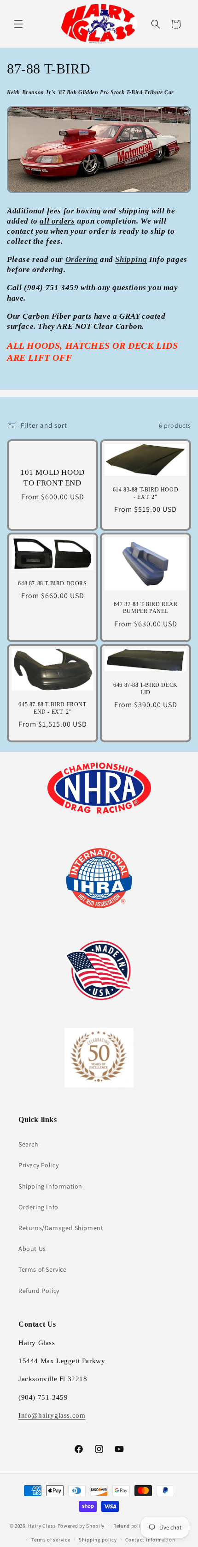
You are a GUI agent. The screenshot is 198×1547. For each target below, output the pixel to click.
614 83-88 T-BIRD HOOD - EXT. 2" (146, 493)
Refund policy (129, 1526)
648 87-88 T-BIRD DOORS (52, 583)
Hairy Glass (42, 1526)
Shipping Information (50, 1186)
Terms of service (50, 1539)
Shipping (131, 259)
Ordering (81, 259)
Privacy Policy (38, 1165)
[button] (18, 24)
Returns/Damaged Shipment (60, 1228)
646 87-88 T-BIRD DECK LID (145, 689)
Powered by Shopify (81, 1526)
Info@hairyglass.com (51, 1415)
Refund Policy (38, 1290)
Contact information (150, 1539)
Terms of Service (42, 1269)
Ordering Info (38, 1207)
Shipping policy (98, 1539)
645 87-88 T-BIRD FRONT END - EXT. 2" (52, 708)
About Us (32, 1248)
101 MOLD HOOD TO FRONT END (52, 477)
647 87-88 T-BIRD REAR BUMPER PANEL (146, 608)
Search (28, 1144)
